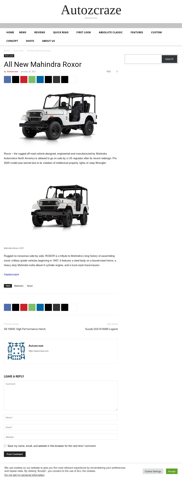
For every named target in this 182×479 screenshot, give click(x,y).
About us (48, 41)
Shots (30, 41)
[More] (73, 79)
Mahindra (18, 285)
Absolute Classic (111, 32)
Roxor (30, 285)
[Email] (48, 79)
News (22, 32)
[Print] (56, 79)
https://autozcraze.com (39, 351)
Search (169, 59)
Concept (12, 41)
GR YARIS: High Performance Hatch (25, 329)
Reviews (39, 32)
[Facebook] (7, 79)
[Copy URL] (64, 79)
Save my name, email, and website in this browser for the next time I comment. (52, 446)
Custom (156, 32)
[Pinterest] (23, 79)
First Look (83, 32)
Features (137, 32)
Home (10, 32)
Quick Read (60, 32)
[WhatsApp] (32, 79)
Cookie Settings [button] (153, 471)
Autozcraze (12, 71)
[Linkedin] (40, 79)
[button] (174, 32)
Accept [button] (171, 471)
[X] (15, 79)
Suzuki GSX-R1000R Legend (101, 329)
